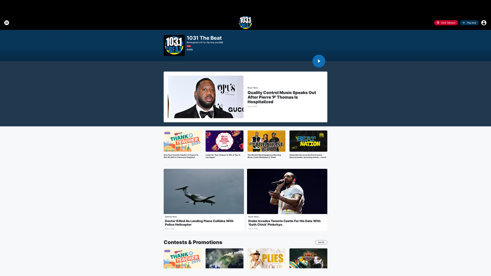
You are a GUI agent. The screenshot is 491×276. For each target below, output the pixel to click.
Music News (253, 88)
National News (171, 217)
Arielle (190, 49)
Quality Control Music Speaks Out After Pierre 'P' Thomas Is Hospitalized (282, 97)
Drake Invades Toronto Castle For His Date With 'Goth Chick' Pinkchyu (284, 222)
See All (321, 242)
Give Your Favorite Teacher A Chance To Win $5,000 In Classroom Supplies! (181, 156)
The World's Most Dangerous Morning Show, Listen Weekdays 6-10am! (264, 156)
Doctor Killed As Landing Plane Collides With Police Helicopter (199, 222)
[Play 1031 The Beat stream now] (174, 45)
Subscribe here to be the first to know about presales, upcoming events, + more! (307, 156)
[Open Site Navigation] (6, 22)
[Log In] (484, 22)
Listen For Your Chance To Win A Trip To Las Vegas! (223, 156)
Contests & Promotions (193, 242)
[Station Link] (245, 22)
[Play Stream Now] (319, 61)
